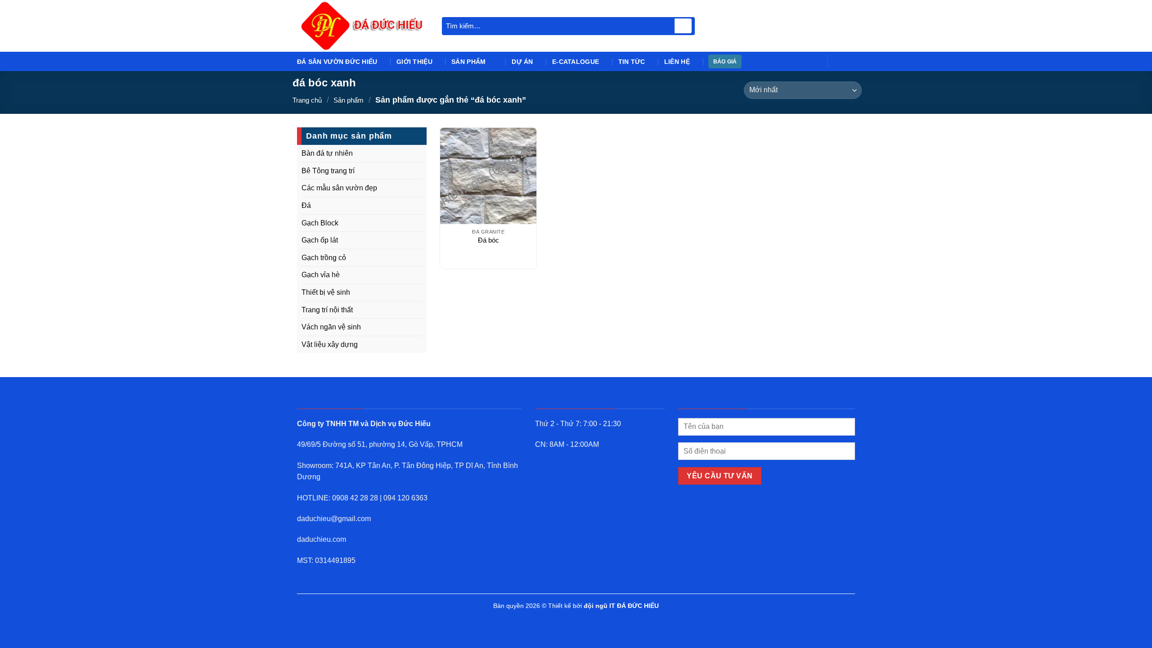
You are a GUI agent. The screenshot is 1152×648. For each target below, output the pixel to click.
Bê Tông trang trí (328, 171)
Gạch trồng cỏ (324, 257)
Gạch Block (320, 223)
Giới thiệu (414, 61)
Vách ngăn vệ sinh (331, 327)
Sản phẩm (468, 61)
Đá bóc (488, 240)
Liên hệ (677, 61)
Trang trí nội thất (327, 310)
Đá (306, 205)
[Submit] (683, 26)
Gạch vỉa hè (321, 275)
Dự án (522, 61)
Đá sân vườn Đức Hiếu (337, 61)
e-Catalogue (575, 61)
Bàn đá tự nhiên (327, 153)
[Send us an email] (849, 61)
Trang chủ (307, 100)
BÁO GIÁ (725, 61)
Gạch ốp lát (320, 240)
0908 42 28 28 (355, 498)
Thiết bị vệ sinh (326, 292)
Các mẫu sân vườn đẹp (339, 188)
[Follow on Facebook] (837, 61)
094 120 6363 (405, 498)
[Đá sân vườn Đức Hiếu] (362, 26)
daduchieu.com (321, 539)
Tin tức (631, 61)
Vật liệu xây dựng (330, 344)
